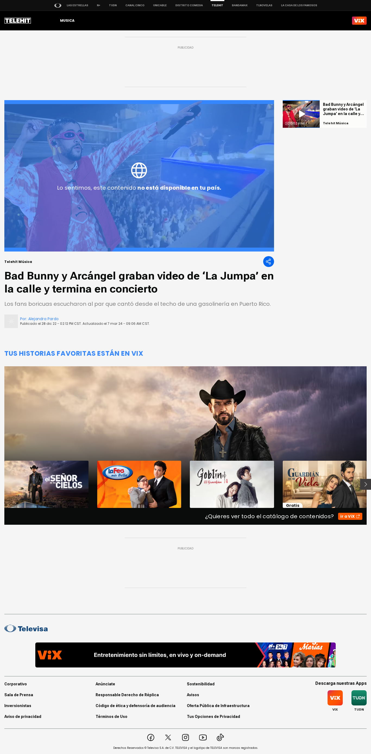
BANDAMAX (239, 5)
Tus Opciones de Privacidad (213, 716)
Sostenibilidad (201, 684)
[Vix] (359, 21)
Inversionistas (17, 706)
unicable (160, 5)
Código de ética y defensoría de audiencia (135, 706)
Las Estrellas (77, 5)
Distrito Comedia (189, 5)
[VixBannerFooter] (185, 654)
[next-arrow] (365, 484)
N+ (98, 5)
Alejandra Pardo (43, 318)
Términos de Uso (111, 716)
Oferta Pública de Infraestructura (218, 706)
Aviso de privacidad (22, 716)
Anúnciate (105, 684)
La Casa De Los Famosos (299, 5)
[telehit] (17, 20)
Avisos (193, 695)
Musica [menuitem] (67, 20)
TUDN (113, 5)
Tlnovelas (264, 5)
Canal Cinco (134, 5)
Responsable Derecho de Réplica (127, 695)
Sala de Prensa (18, 695)
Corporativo (15, 684)
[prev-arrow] (1, 484)
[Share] (268, 261)
